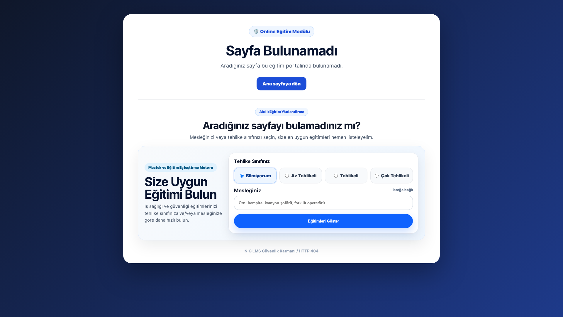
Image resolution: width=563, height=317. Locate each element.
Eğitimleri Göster (323, 221)
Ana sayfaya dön (281, 84)
